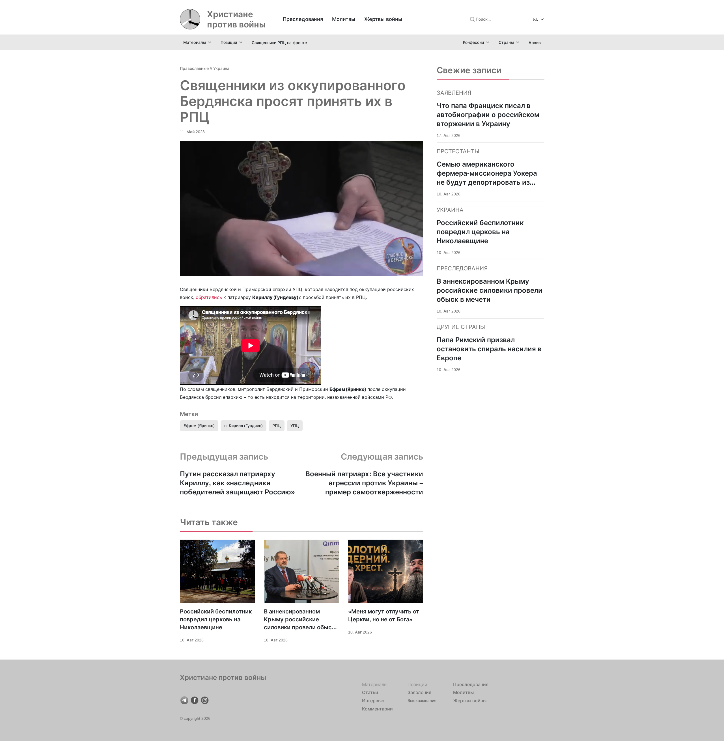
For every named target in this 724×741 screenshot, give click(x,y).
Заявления (419, 692)
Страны (506, 42)
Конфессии (473, 42)
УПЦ (294, 425)
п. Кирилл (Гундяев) (243, 425)
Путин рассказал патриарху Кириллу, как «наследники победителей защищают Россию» (237, 483)
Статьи (370, 692)
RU (535, 19)
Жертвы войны (383, 19)
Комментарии (377, 709)
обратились (209, 297)
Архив (535, 42)
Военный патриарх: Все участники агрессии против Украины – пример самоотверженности (364, 483)
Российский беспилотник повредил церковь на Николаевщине (216, 619)
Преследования (303, 19)
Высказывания (422, 700)
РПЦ (276, 425)
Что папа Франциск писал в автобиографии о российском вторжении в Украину (488, 115)
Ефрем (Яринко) (199, 425)
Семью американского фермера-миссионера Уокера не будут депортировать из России (487, 173)
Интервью (373, 700)
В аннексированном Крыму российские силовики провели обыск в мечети (299, 619)
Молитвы (343, 19)
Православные (194, 68)
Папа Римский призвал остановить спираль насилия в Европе (489, 349)
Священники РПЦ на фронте (279, 42)
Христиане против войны (236, 19)
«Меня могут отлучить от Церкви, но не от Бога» (383, 615)
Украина (221, 68)
